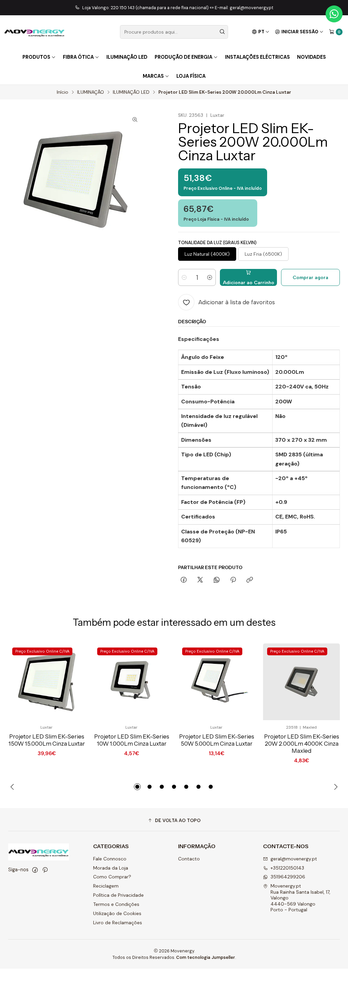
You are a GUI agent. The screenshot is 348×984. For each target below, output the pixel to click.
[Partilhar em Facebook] (183, 580)
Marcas (153, 76)
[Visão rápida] (68, 682)
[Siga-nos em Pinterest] (45, 870)
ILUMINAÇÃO (90, 92)
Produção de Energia (183, 57)
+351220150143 (287, 868)
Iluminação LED (126, 57)
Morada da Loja (110, 868)
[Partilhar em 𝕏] (200, 580)
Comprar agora (310, 277)
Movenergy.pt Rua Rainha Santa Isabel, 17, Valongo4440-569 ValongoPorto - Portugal (300, 898)
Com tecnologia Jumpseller (205, 957)
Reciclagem (106, 886)
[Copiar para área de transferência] (249, 580)
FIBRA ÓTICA (78, 57)
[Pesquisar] (222, 32)
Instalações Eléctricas (257, 57)
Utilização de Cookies (117, 913)
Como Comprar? (112, 877)
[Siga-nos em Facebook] (35, 870)
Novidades (311, 57)
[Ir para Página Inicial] (34, 31)
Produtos (36, 57)
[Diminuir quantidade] (184, 277)
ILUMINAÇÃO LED (131, 92)
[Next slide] (335, 787)
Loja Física (191, 76)
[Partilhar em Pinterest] (233, 580)
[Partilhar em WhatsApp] (216, 580)
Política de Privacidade (118, 895)
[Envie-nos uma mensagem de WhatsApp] (334, 13)
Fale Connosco (109, 859)
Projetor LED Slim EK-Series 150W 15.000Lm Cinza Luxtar (46, 740)
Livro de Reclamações (117, 922)
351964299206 (288, 877)
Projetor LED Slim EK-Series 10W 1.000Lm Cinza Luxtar (131, 740)
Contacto (189, 859)
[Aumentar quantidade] (209, 277)
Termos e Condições (116, 904)
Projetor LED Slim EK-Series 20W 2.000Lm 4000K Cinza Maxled (301, 743)
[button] (137, 787)
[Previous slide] (13, 787)
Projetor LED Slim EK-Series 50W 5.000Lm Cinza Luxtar (216, 740)
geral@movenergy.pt (294, 859)
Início (62, 92)
